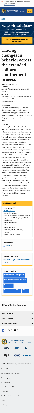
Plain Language (6, 378)
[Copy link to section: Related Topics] (17, 271)
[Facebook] (4, 331)
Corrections (8, 285)
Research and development (14, 275)
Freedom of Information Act (10, 396)
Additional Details (10, 203)
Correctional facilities (12, 290)
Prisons (25, 290)
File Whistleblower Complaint (10, 373)
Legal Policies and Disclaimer (10, 387)
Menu (29, 11)
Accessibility (5, 369)
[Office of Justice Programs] (4, 11)
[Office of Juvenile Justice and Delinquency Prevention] (6, 357)
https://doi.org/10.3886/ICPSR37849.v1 (16, 261)
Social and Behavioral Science (15, 280)
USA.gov (4, 400)
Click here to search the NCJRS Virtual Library (17, 40)
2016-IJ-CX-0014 (9, 210)
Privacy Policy (5, 382)
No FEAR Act (5, 391)
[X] (9, 331)
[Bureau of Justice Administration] (6, 349)
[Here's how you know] (17, 3)
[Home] (16, 11)
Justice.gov (4, 405)
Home (3, 18)
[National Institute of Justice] (27, 349)
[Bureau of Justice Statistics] (17, 350)
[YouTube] (16, 331)
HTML (8, 246)
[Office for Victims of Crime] (17, 356)
